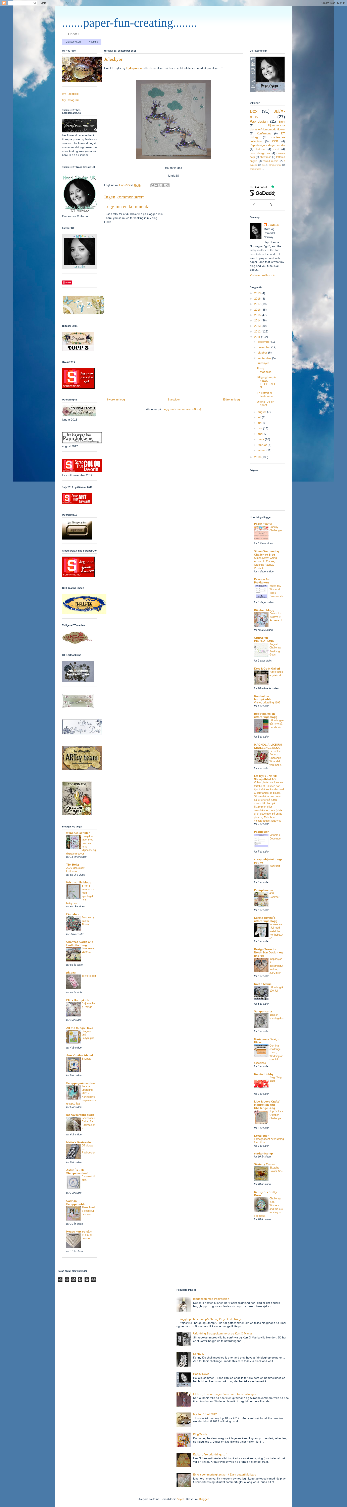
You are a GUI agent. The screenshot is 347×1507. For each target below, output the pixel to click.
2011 (257, 336)
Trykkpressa (134, 68)
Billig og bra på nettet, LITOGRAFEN (266, 382)
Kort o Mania (262, 984)
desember (264, 341)
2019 (257, 293)
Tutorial (260, 149)
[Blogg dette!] (156, 185)
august (262, 412)
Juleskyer (263, 363)
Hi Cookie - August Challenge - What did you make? (276, 758)
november (264, 347)
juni (260, 422)
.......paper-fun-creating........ (129, 22)
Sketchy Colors (264, 1164)
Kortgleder (261, 1135)
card (276, 149)
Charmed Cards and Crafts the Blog (79, 943)
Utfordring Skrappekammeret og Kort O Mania (222, 1333)
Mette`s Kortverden (79, 1142)
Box (253, 111)
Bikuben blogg (264, 610)
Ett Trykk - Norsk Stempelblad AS (265, 777)
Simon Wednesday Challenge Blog (267, 553)
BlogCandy (200, 1434)
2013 (257, 325)
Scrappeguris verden (80, 1083)
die (263, 165)
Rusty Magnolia (264, 370)
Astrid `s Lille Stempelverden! (77, 1171)
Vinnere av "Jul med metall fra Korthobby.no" (276, 931)
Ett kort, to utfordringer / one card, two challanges (224, 1394)
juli (260, 417)
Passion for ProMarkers (262, 581)
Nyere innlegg (116, 399)
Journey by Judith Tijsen (88, 921)
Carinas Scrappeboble (75, 1202)
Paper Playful (263, 523)
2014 (257, 320)
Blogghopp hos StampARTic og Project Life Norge (210, 1319)
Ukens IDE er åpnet (265, 403)
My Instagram (71, 100)
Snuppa (86, 1058)
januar (262, 450)
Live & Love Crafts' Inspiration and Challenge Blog (267, 1105)
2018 (257, 298)
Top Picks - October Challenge (276, 1115)
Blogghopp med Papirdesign (211, 1298)
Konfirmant (264, 133)
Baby (282, 121)
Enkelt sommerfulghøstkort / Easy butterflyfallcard (224, 1474)
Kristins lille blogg (78, 882)
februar (263, 444)
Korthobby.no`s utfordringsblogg (266, 919)
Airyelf (180, 1499)
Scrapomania (263, 1011)
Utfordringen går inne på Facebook (276, 724)
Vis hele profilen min (263, 275)
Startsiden (174, 399)
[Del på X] (160, 185)
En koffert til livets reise (265, 394)
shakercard (255, 169)
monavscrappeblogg (80, 1114)
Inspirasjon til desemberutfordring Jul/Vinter (276, 965)
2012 (257, 331)
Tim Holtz (72, 864)
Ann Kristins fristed (79, 1055)
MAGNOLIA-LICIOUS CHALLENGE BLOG (268, 746)
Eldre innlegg (231, 399)
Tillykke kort (89, 975)
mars (261, 439)
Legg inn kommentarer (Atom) (182, 409)
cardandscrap (263, 1153)
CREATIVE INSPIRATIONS (264, 639)
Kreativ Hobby (264, 1074)
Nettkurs (93, 41)
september (265, 358)
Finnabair (72, 914)
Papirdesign (258, 121)
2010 (257, 457)
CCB (275, 141)
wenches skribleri (78, 832)
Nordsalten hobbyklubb (262, 697)
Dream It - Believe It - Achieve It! (275, 617)
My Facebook (70, 93)
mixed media (270, 161)
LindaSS (273, 225)
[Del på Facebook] (164, 185)
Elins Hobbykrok (77, 1000)
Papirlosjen (261, 831)
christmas (265, 157)
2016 (257, 309)
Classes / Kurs (73, 41)
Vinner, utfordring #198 (267, 702)
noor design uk (260, 153)
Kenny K (198, 1353)
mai (260, 428)
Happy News (201, 1373)
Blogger (204, 1499)
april (261, 433)
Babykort (274, 865)
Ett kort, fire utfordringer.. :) (210, 1454)
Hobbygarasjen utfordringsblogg (266, 715)
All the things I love (79, 1027)
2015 (257, 315)
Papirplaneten (263, 890)
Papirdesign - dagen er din (267, 145)
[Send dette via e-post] (152, 185)
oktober (263, 352)
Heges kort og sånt (79, 1231)
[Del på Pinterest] (168, 185)
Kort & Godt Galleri (267, 668)
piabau (71, 972)
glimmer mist (275, 165)
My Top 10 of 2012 (205, 1414)
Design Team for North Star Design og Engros (268, 952)
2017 (257, 304)
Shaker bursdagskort (276, 1018)
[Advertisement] (173, 355)
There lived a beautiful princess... (88, 1211)
